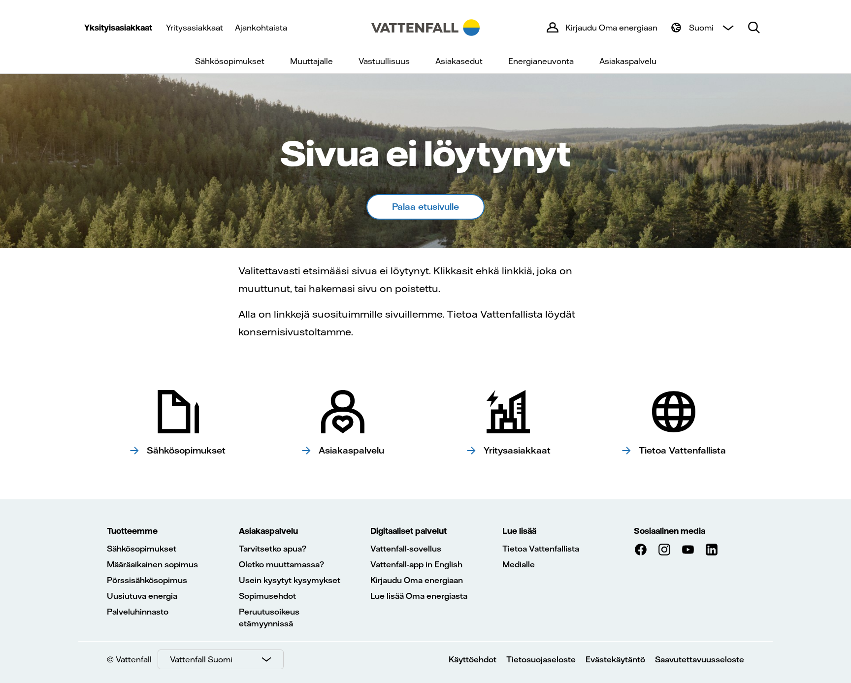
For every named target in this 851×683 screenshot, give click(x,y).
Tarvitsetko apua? (272, 548)
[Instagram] (664, 549)
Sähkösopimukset (229, 61)
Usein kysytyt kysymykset (289, 580)
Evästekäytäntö (615, 659)
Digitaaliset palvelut (408, 531)
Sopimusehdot (267, 596)
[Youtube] (688, 549)
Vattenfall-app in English (416, 564)
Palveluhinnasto (137, 612)
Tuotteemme (132, 531)
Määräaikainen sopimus (152, 564)
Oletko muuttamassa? (281, 564)
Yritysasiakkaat (194, 28)
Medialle (518, 564)
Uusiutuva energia (142, 596)
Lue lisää (519, 531)
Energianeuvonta (541, 61)
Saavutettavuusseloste (699, 659)
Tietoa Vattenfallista (540, 548)
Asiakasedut (459, 61)
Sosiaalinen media (669, 531)
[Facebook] (641, 549)
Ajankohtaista (261, 28)
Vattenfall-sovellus (405, 548)
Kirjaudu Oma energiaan (416, 580)
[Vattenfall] (425, 27)
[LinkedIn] (712, 549)
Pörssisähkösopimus (147, 580)
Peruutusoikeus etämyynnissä (269, 617)
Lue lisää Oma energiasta (418, 596)
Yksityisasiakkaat (118, 28)
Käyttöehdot (472, 659)
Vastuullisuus (384, 61)
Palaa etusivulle (425, 206)
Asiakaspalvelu (627, 61)
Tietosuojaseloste (541, 659)
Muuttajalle (311, 61)
